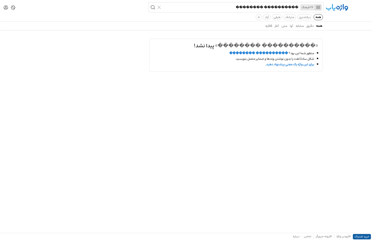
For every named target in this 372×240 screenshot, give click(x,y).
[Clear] (160, 7)
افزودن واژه (343, 236)
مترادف (289, 17)
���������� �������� (258, 53)
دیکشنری (305, 17)
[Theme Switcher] (13, 8)
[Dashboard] (5, 8)
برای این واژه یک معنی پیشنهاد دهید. (289, 64)
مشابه (300, 26)
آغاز (277, 26)
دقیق (309, 26)
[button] (152, 7)
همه (318, 17)
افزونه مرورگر (324, 236)
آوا (291, 26)
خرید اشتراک (362, 236)
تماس (307, 236)
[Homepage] (337, 8)
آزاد (267, 17)
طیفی (277, 17)
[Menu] (318, 7)
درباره (296, 236)
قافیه (268, 26)
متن (284, 26)
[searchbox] (230, 7)
